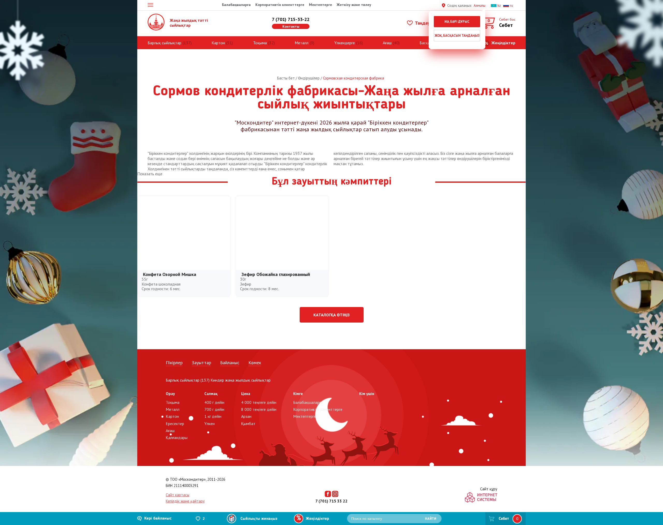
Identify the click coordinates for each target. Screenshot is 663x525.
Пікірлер (174, 363)
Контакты (290, 26)
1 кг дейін (212, 416)
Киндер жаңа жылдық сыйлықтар (241, 380)
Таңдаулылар (428, 23)
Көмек (254, 363)
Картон (218, 42)
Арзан (246, 416)
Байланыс (229, 363)
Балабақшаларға (236, 4)
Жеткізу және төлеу (354, 4)
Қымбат (248, 423)
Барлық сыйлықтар (164, 42)
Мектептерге (320, 4)
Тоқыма (260, 42)
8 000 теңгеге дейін (258, 409)
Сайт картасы (177, 494)
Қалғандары (177, 437)
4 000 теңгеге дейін (258, 402)
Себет (504, 519)
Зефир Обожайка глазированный (275, 274)
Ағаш (387, 42)
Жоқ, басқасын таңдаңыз (457, 35)
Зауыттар (201, 363)
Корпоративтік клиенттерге (279, 4)
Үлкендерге (344, 42)
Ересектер (175, 423)
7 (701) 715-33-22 (290, 19)
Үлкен (209, 423)
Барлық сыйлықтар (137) (188, 380)
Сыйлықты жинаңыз (259, 519)
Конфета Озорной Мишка (169, 274)
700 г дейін (214, 409)
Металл (301, 42)
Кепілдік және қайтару (185, 501)
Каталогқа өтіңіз (331, 314)
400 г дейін (214, 402)
